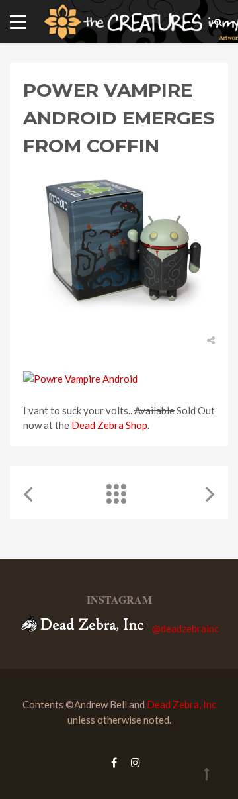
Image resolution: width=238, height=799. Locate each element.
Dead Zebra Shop (109, 425)
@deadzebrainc (185, 628)
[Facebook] (114, 762)
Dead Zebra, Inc (181, 704)
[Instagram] (132, 762)
